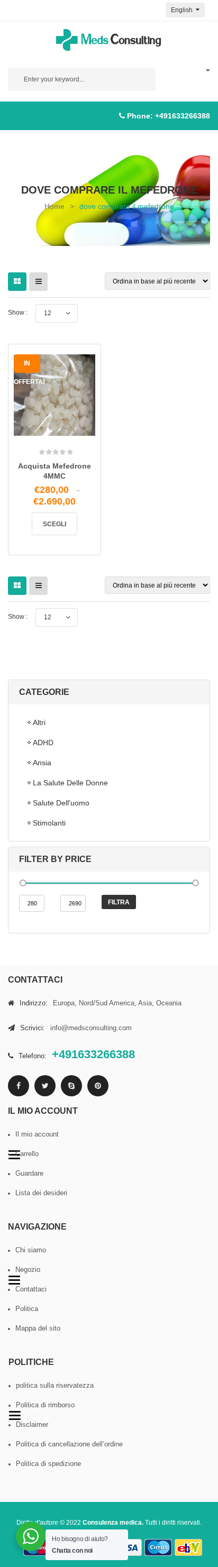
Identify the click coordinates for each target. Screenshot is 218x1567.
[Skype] (71, 1085)
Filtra (119, 902)
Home (54, 206)
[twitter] (45, 1085)
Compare (69, 430)
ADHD (43, 742)
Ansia (42, 762)
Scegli (54, 524)
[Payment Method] (128, 1547)
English (182, 10)
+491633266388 (182, 116)
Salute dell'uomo (61, 803)
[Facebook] (18, 1085)
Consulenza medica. (113, 1522)
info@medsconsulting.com (91, 1028)
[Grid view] (17, 281)
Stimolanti (49, 823)
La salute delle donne (70, 782)
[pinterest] (97, 1085)
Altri (39, 722)
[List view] (38, 281)
